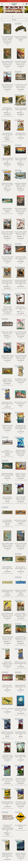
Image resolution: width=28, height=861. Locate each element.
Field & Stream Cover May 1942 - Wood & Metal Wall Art (20, 63)
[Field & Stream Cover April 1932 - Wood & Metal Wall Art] (7, 77)
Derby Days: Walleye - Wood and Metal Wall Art (20, 663)
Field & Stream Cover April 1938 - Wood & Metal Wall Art (7, 63)
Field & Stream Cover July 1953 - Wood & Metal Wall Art (20, 333)
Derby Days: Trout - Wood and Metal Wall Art (7, 404)
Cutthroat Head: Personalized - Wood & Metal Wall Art (21, 638)
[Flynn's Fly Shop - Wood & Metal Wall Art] (7, 677)
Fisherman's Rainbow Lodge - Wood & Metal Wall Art (7, 475)
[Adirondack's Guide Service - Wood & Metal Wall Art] (7, 417)
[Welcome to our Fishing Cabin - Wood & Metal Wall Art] (7, 747)
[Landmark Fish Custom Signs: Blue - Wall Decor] (20, 582)
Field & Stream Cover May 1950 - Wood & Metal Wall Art (7, 638)
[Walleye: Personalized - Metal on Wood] (7, 442)
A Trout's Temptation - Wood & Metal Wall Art (7, 160)
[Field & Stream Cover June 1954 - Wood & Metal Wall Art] (7, 535)
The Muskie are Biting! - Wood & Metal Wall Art (7, 803)
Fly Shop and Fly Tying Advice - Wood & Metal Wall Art (20, 86)
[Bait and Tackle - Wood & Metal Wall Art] (20, 559)
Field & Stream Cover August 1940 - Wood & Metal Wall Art (7, 233)
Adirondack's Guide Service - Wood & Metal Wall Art (7, 427)
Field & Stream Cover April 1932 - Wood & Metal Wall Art (7, 86)
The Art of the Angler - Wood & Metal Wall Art (20, 109)
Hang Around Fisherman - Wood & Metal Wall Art (7, 663)
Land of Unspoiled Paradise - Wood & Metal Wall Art (20, 855)
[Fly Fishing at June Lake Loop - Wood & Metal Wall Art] (20, 794)
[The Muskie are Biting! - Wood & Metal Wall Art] (7, 794)
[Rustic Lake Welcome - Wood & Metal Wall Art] (20, 150)
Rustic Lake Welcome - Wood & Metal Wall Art (21, 160)
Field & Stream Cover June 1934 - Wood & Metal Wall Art (20, 357)
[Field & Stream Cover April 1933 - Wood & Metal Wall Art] (20, 224)
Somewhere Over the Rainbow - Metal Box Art (20, 710)
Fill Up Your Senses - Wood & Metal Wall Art (20, 757)
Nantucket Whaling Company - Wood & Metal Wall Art (20, 185)
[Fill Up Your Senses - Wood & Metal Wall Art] (20, 747)
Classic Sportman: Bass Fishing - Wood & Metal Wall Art (21, 615)
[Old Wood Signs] (14, 4)
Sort (15, 19)
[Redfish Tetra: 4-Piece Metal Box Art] (20, 394)
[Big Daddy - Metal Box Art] (7, 700)
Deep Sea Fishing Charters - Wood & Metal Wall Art (20, 452)
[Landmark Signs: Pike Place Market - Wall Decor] (7, 582)
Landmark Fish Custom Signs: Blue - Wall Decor (20, 592)
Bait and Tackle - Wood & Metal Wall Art (20, 568)
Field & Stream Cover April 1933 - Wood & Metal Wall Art (20, 233)
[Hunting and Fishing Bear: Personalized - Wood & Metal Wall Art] (20, 272)
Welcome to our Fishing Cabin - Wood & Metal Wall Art (7, 757)
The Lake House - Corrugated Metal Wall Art (7, 498)
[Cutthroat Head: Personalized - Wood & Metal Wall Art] (20, 629)
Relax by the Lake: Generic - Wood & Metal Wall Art (21, 475)
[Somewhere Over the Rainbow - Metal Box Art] (20, 700)
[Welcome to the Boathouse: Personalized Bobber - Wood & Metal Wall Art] (7, 817)
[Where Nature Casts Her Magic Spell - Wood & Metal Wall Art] (7, 845)
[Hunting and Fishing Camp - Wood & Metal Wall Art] (7, 175)
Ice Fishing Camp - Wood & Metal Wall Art (20, 135)
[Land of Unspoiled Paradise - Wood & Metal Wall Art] (20, 845)
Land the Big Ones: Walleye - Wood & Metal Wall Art (20, 780)
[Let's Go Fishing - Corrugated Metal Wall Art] (7, 512)
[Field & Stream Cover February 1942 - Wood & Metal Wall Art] (7, 347)
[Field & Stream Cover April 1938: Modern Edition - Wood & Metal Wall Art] (7, 28)
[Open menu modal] (2, 4)
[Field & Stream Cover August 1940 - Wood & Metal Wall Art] (7, 224)
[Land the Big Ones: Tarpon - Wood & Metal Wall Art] (20, 489)
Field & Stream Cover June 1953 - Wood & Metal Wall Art (20, 545)
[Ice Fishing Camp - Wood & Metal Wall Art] (20, 125)
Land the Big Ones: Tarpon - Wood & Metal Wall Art (20, 498)
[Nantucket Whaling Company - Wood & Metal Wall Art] (20, 175)
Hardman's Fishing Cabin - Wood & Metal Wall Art (21, 258)
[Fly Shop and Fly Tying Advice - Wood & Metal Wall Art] (20, 77)
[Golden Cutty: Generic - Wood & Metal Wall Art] (7, 371)
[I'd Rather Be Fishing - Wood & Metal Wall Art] (20, 724)
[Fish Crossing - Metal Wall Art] (20, 817)
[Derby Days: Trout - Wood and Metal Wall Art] (7, 394)
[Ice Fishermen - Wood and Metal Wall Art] (20, 371)
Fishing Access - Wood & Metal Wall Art (20, 308)
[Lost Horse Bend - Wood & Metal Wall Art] (7, 100)
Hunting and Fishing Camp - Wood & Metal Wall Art (7, 185)
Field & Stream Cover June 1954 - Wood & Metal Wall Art (7, 545)
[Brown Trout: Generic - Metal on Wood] (20, 512)
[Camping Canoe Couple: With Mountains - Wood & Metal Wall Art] (7, 299)
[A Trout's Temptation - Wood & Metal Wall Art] (7, 150)
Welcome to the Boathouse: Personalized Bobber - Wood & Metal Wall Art (7, 828)
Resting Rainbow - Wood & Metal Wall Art (7, 568)
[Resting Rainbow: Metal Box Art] (7, 200)
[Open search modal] (23, 4)
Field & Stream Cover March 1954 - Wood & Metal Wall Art (7, 615)
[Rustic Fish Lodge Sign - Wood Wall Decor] (20, 28)
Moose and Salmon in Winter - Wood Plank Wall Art (7, 733)
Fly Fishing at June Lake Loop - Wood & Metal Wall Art (20, 803)
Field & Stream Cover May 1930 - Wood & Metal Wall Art (7, 258)
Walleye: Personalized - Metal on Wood (7, 452)
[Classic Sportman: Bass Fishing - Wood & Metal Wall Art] (20, 605)
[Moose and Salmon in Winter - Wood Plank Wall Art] (7, 724)
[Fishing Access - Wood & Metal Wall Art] (20, 299)
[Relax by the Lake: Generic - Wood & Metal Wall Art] (20, 466)
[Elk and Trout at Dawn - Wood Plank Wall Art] (7, 125)
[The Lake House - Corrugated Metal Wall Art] (7, 489)
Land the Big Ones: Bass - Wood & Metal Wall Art (7, 780)
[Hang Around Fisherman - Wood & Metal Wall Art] (7, 654)
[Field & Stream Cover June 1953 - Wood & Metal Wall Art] (20, 535)
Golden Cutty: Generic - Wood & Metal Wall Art (7, 380)
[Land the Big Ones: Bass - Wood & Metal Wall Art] (7, 770)
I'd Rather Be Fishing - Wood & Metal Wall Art (21, 733)
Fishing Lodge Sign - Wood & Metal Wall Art (20, 687)
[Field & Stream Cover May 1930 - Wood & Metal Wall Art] (7, 249)
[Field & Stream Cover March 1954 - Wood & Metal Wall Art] (7, 605)
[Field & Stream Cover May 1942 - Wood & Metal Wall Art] (20, 53)
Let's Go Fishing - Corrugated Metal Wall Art (7, 522)
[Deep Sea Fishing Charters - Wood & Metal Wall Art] (20, 442)
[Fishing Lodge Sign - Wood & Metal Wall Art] (20, 677)
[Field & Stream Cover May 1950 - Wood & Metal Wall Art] (7, 629)
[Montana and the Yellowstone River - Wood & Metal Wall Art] (20, 417)
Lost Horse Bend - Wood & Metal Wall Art (7, 109)
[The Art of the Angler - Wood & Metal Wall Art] (20, 100)
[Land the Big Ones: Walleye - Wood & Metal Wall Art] (20, 770)
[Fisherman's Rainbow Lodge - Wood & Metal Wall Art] (7, 466)
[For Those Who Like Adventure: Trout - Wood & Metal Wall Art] (7, 272)
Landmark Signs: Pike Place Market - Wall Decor (7, 592)
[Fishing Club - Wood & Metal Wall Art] (7, 324)
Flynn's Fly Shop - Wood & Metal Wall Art (7, 687)
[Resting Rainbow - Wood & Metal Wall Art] (7, 559)
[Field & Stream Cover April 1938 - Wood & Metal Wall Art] (7, 53)
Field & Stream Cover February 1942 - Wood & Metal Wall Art (7, 357)
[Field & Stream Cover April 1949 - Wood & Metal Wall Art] (20, 200)
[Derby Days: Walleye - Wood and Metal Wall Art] (20, 654)
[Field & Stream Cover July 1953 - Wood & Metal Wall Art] (20, 324)
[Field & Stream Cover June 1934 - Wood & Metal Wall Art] (20, 347)
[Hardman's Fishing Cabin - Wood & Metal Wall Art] (20, 249)
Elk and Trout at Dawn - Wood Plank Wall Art (7, 135)
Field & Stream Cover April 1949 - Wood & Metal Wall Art (20, 210)
